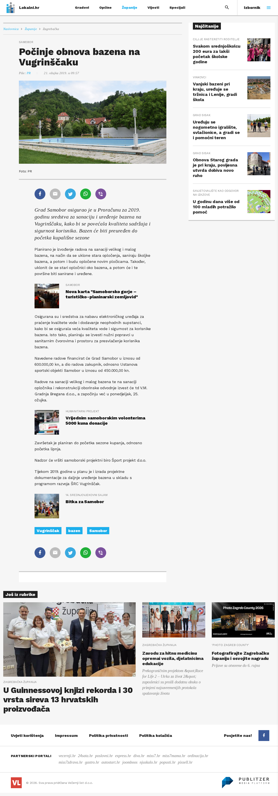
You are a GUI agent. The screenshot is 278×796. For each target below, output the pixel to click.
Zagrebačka (51, 29)
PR (29, 73)
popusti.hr (168, 762)
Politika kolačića (155, 735)
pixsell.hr (185, 762)
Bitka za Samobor (85, 501)
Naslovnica (11, 29)
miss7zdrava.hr (71, 762)
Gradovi (82, 7)
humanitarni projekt (82, 411)
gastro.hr (92, 762)
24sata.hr (85, 756)
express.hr (123, 756)
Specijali (177, 7)
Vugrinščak (48, 530)
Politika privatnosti (108, 735)
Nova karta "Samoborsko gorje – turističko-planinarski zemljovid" (102, 294)
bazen (74, 530)
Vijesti (153, 7)
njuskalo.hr (148, 762)
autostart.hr (110, 762)
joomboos (129, 762)
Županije (129, 7)
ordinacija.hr (198, 756)
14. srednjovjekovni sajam (87, 495)
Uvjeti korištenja (27, 735)
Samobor (73, 285)
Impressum (66, 735)
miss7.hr (153, 756)
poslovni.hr (104, 756)
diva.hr (139, 756)
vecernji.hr (67, 756)
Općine (105, 7)
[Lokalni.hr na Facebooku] (263, 735)
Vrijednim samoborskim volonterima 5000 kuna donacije (105, 420)
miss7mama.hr (173, 756)
